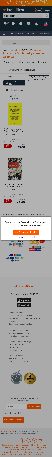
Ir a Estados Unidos (26, 232)
